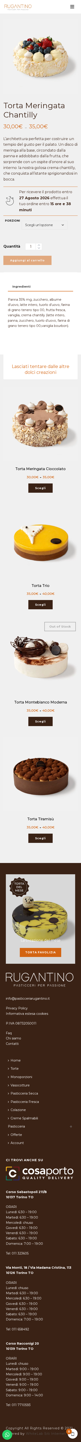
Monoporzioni (21, 1077)
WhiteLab (34, 1434)
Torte (15, 1069)
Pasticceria (16, 1126)
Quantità (11, 246)
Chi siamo (13, 1038)
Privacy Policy (17, 1008)
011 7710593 (21, 1405)
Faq (9, 1033)
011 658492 (20, 1329)
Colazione (18, 1110)
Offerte (16, 1135)
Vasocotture (20, 1085)
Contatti (12, 1044)
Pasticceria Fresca (25, 1102)
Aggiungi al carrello (27, 260)
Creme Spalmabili (24, 1118)
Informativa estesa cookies (27, 1014)
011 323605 (20, 1253)
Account (17, 1143)
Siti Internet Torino (61, 1434)
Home (16, 1060)
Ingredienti (21, 286)
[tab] (40, 286)
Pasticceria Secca (24, 1093)
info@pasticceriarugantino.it (28, 999)
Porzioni (12, 220)
